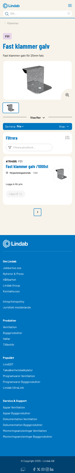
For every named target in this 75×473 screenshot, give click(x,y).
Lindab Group (11, 285)
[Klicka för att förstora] (66, 94)
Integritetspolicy (13, 301)
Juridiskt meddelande (17, 307)
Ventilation (10, 327)
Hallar (6, 338)
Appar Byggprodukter (16, 413)
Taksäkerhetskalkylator (18, 370)
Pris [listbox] (19, 126)
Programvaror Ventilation (19, 376)
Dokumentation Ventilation (20, 419)
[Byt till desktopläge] (23, 469)
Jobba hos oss (12, 268)
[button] (11, 108)
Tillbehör (8, 344)
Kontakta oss (11, 291)
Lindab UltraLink (13, 387)
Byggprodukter (12, 332)
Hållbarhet (9, 279)
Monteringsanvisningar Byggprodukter (27, 436)
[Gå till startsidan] (12, 6)
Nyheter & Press (13, 273)
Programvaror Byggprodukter (21, 381)
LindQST (8, 364)
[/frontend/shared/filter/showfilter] (67, 137)
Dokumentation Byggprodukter (23, 424)
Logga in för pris (14, 184)
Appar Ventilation (14, 407)
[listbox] (67, 126)
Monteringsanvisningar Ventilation (25, 430)
